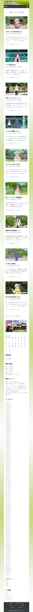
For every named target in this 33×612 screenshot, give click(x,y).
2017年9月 (8, 486)
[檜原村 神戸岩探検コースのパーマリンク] (17, 221)
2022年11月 (8, 437)
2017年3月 (8, 497)
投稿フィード (9, 595)
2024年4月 (8, 424)
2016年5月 (8, 515)
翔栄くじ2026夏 (9, 366)
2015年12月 (8, 524)
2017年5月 (8, 493)
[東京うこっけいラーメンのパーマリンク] (17, 89)
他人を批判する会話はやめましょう (14, 392)
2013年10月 (8, 572)
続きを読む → (22, 40)
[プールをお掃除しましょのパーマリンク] (17, 122)
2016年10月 (8, 506)
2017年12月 (8, 480)
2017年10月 (8, 484)
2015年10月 (8, 528)
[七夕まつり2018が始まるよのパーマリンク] (17, 22)
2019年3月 (8, 453)
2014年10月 (8, 550)
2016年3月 (8, 519)
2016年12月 (8, 502)
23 (21, 345)
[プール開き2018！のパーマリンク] (17, 55)
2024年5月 (8, 422)
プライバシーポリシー (13, 605)
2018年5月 (8, 471)
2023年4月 (8, 435)
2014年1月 (8, 566)
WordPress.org (9, 598)
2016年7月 (8, 512)
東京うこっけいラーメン (13, 98)
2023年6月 (8, 431)
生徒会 (12, 44)
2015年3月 (8, 541)
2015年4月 (8, 539)
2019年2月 (8, 455)
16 (21, 343)
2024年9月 (8, 418)
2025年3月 (8, 415)
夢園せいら (20, 33)
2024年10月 (8, 416)
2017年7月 (8, 490)
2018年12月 (8, 459)
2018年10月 (8, 462)
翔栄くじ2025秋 (9, 372)
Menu (6, 6)
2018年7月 (8, 468)
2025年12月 (8, 405)
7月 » (10, 350)
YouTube (17, 316)
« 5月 (7, 350)
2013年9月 (8, 574)
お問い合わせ (20, 607)
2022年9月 (8, 440)
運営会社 (23, 605)
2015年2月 (8, 543)
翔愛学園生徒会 (11, 2)
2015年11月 (8, 526)
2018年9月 (8, 464)
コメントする (17, 44)
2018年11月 (8, 460)
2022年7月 (8, 444)
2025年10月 (8, 407)
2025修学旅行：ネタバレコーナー (13, 374)
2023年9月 (8, 427)
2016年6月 (8, 513)
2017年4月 (8, 495)
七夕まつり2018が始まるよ (14, 31)
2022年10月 (8, 438)
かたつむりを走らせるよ (13, 164)
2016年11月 (8, 504)
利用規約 (11, 603)
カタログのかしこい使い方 (12, 387)
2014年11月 (8, 548)
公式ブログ (12, 607)
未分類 (7, 581)
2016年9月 (8, 508)
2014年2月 (8, 565)
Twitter (10, 316)
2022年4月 (8, 448)
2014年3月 (8, 563)
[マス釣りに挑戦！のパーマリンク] (17, 254)
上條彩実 (19, 66)
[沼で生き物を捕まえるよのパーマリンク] (17, 288)
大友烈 (19, 133)
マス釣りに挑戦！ (11, 263)
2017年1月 (8, 501)
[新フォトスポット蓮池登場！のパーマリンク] (17, 188)
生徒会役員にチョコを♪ (11, 389)
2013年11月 (8, 570)
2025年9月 (8, 409)
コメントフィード (10, 596)
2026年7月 (8, 402)
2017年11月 (8, 482)
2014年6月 (8, 557)
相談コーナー (9, 585)
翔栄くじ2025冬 (9, 370)
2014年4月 (8, 561)
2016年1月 (8, 522)
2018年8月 (8, 466)
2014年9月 (8, 552)
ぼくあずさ (20, 385)
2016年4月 (8, 517)
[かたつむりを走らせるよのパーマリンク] (17, 155)
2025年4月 (8, 413)
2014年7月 (8, 555)
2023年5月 (8, 433)
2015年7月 (8, 534)
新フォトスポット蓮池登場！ (14, 197)
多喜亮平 (19, 100)
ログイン (8, 593)
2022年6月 (8, 446)
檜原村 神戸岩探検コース (13, 230)
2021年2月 (8, 449)
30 (21, 347)
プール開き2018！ (11, 65)
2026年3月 (8, 404)
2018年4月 (8, 473)
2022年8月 (8, 442)
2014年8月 (8, 554)
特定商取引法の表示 (20, 603)
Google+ (14, 316)
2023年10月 (8, 426)
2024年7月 (8, 420)
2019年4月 (8, 451)
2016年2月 (8, 521)
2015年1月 (8, 545)
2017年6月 (8, 491)
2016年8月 (8, 510)
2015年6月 (8, 535)
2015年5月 (8, 537)
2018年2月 (8, 477)
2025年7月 (8, 411)
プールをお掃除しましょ (13, 131)
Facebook (7, 316)
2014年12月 (8, 546)
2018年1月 (8, 479)
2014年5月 (8, 559)
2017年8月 (8, 488)
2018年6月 (8, 469)
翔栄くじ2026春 (9, 368)
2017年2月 (8, 499)
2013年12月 (8, 568)
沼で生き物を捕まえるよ (13, 297)
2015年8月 (8, 532)
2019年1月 (8, 457)
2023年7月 (8, 429)
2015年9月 (8, 530)
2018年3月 (8, 475)
